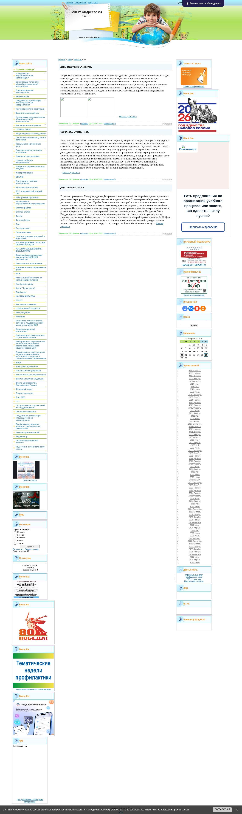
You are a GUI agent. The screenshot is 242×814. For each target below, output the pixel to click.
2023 (69, 60)
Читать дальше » (128, 116)
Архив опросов (31, 549)
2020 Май (195, 387)
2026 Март (194, 557)
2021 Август (194, 421)
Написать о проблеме (203, 227)
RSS (96, 3)
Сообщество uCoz (194, 577)
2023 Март (194, 466)
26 (206, 355)
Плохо (20, 540)
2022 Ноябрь (195, 456)
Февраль (78, 60)
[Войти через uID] (185, 308)
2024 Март (194, 498)
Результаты (18, 549)
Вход (90, 3)
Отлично (21, 532)
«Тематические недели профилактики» (33, 689)
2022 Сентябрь (195, 450)
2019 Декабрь (195, 376)
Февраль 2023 (194, 339)
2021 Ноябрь (195, 429)
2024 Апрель (195, 501)
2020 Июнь (195, 389)
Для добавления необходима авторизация (30, 801)
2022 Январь (195, 434)
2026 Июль (195, 562)
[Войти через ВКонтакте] (191, 308)
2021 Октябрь (195, 426)
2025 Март (194, 525)
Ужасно (20, 543)
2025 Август (194, 538)
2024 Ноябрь (195, 514)
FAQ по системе (194, 579)
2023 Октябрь (195, 485)
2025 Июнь (195, 533)
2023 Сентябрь (195, 482)
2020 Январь (195, 379)
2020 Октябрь (195, 397)
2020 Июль (195, 392)
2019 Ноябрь (195, 373)
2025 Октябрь (195, 544)
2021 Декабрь (195, 432)
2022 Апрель (195, 442)
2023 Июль (195, 477)
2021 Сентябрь (195, 424)
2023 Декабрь (195, 490)
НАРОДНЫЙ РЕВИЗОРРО (194, 265)
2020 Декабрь (195, 402)
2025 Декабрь (195, 549)
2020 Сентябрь (195, 395)
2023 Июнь (195, 474)
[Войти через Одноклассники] (203, 308)
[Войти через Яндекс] (197, 308)
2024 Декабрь (195, 517)
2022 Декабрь (195, 458)
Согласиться (222, 809)
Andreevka (84, 123)
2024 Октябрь (195, 512)
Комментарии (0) (110, 123)
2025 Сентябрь (195, 541)
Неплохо (21, 538)
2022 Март (194, 440)
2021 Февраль (194, 408)
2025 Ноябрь (195, 546)
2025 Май (195, 530)
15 (190, 352)
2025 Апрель (195, 528)
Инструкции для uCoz (194, 581)
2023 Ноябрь (195, 488)
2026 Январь (195, 552)
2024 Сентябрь (195, 509)
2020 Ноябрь (195, 400)
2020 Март (194, 384)
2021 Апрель (195, 413)
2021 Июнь (195, 418)
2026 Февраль (194, 554)
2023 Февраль (194, 464)
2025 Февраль (194, 522)
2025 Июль (195, 536)
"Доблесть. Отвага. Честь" (75, 132)
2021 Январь (195, 405)
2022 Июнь (195, 448)
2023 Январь (195, 461)
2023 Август (194, 480)
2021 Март (194, 410)
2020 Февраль (194, 381)
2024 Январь (195, 493)
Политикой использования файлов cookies (167, 809)
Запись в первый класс (193, 87)
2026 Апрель (195, 560)
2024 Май (195, 504)
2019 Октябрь (195, 371)
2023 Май (195, 472)
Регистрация (80, 3)
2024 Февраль (194, 496)
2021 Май (195, 416)
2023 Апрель (195, 469)
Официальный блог (194, 575)
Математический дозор (194, 295)
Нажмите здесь (30, 480)
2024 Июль (195, 506)
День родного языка (72, 187)
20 (182, 355)
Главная (69, 3)
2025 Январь (195, 520)
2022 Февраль (194, 437)
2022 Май (195, 445)
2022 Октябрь (195, 453)
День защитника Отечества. (76, 67)
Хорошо (20, 535)
